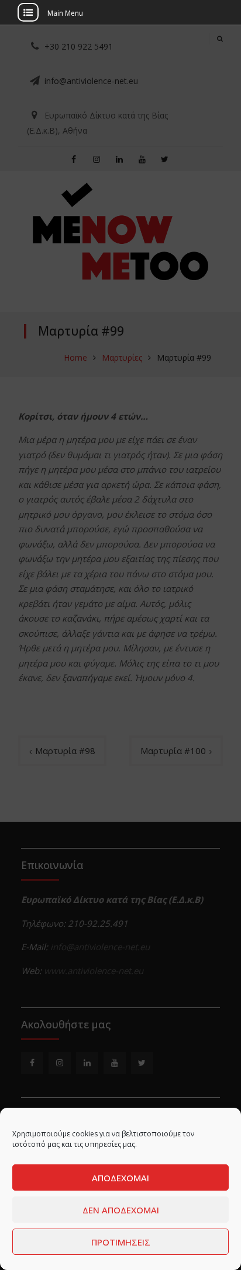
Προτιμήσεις (120, 1242)
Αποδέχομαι (120, 1178)
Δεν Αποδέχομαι (120, 1210)
